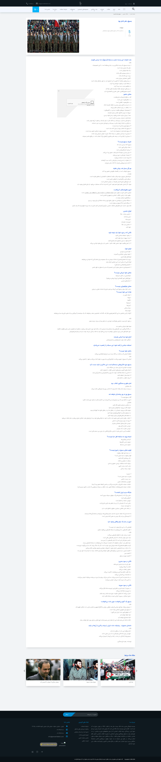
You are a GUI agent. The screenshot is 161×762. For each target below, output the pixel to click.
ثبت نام (130, 4)
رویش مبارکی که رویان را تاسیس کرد (49, 682)
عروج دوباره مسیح (91, 682)
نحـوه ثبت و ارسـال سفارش (81, 732)
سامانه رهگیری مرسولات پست (49, 744)
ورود (126, 4)
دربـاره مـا (132, 722)
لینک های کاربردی (83, 722)
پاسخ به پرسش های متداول (81, 729)
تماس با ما (67, 722)
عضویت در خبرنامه (92, 715)
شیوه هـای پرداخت (83, 735)
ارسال (66, 714)
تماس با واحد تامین (83, 738)
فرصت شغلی (85, 741)
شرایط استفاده (84, 726)
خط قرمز (131, 682)
